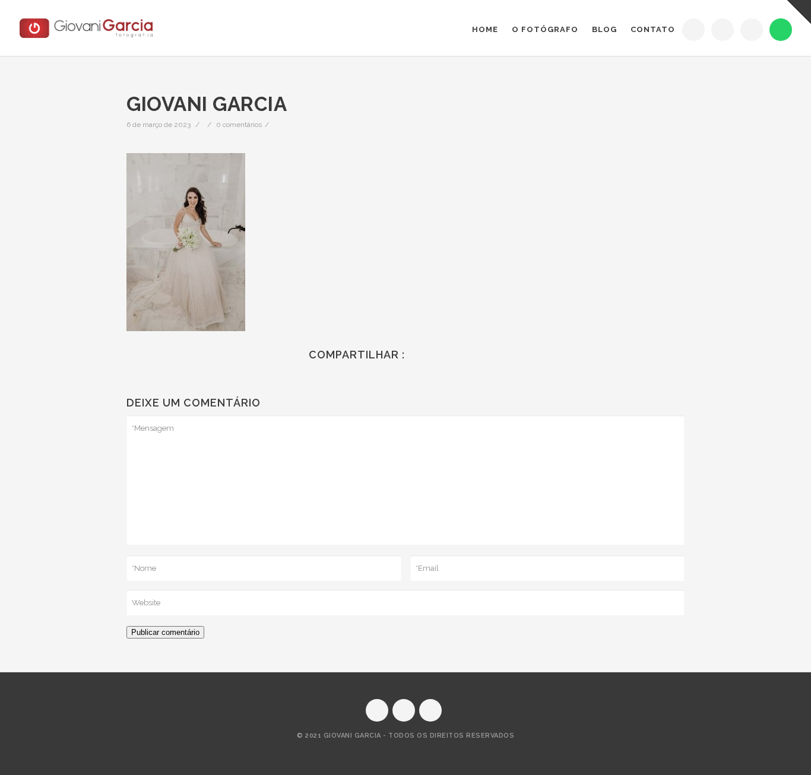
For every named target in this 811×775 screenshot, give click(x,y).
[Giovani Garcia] (86, 28)
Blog (604, 29)
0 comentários (239, 124)
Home (485, 29)
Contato (653, 29)
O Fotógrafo (545, 29)
